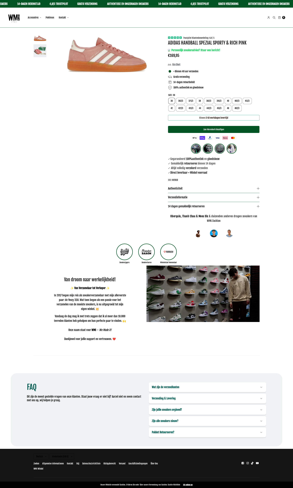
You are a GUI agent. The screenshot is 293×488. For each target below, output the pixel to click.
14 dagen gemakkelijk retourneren (186, 206)
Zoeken (36, 463)
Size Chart (176, 64)
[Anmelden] (269, 17)
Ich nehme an (188, 485)
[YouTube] (257, 463)
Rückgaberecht (109, 463)
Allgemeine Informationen (53, 463)
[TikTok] (252, 463)
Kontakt (62, 17)
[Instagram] (247, 463)
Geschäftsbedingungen (138, 463)
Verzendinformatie (177, 197)
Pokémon (50, 17)
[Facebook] (242, 463)
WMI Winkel (38, 468)
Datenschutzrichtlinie (91, 463)
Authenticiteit (175, 188)
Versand (122, 463)
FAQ (77, 463)
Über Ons (154, 463)
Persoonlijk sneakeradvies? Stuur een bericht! (195, 50)
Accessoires (33, 17)
